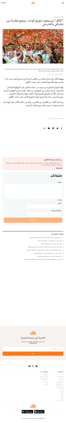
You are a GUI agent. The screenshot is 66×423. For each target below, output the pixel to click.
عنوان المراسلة (56, 210)
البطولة (61, 378)
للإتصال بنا (45, 382)
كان (62, 374)
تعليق (59, 182)
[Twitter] (33, 366)
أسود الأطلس (60, 376)
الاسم (59, 203)
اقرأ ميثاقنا (59, 168)
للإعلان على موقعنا (44, 378)
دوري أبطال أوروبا (59, 386)
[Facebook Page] (36, 366)
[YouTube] (29, 366)
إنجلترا (62, 390)
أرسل (33, 353)
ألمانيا (62, 398)
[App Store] (39, 411)
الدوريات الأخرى (60, 400)
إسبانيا (61, 392)
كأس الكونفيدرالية (59, 384)
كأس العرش (60, 380)
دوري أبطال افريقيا (59, 16)
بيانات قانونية (45, 380)
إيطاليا (62, 394)
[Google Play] (27, 411)
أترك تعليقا (33, 220)
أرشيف (46, 384)
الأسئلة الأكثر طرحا (44, 376)
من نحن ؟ (46, 374)
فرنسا (62, 396)
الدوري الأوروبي (60, 388)
